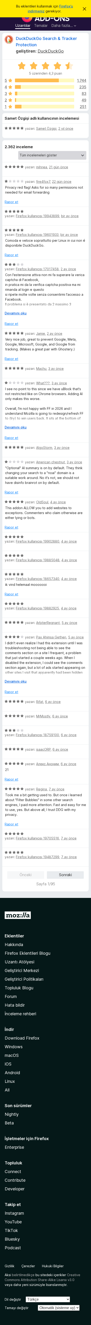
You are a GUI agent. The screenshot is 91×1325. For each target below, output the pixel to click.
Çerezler (28, 1266)
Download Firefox (22, 1038)
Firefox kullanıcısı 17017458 (37, 269)
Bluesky (12, 1239)
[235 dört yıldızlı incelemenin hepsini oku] (44, 87)
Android (12, 1072)
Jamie (40, 333)
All (7, 1089)
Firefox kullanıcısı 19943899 (37, 216)
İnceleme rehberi (20, 1013)
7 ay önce (56, 789)
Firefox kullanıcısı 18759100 (37, 735)
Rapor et (11, 202)
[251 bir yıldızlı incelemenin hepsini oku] (44, 106)
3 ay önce (56, 369)
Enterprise (14, 1147)
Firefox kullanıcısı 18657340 (37, 579)
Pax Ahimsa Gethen (51, 637)
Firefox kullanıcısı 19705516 (37, 838)
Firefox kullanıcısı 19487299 (37, 857)
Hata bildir (15, 1005)
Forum (11, 996)
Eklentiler (14, 935)
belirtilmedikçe (23, 1275)
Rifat (39, 702)
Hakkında (14, 944)
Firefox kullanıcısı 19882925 (37, 608)
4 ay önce (58, 502)
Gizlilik (9, 1266)
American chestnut (50, 462)
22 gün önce (61, 182)
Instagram (14, 1213)
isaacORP (43, 749)
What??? (43, 383)
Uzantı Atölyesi (19, 961)
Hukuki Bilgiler (53, 1266)
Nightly (12, 1114)
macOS (12, 1055)
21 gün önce (58, 167)
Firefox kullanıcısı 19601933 (37, 235)
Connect (13, 1171)
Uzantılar (22, 25)
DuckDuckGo (51, 51)
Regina (41, 789)
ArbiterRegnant (48, 623)
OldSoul (42, 502)
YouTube (13, 1221)
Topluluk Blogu (19, 987)
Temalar (41, 25)
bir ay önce (70, 216)
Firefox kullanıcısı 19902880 (37, 541)
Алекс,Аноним (47, 764)
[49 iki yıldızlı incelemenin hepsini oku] (44, 100)
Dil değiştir (13, 1299)
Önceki (26, 874)
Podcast (13, 1247)
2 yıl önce (65, 128)
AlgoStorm (44, 448)
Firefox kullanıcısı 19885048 (38, 560)
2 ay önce (68, 269)
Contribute (15, 1180)
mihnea (41, 167)
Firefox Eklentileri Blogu (27, 953)
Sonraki (65, 874)
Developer (14, 1188)
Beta (9, 1122)
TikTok (11, 1230)
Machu (41, 369)
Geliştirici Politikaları (24, 979)
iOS (8, 1064)
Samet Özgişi (46, 128)
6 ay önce (53, 702)
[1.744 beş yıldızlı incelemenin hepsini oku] (44, 80)
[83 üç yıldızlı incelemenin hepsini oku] (44, 93)
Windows (14, 1046)
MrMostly (43, 716)
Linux (10, 1081)
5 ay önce (69, 623)
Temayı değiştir (16, 1308)
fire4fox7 (43, 182)
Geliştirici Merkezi (22, 970)
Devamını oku (16, 313)
